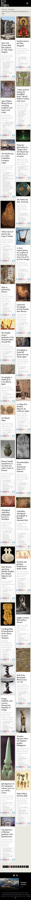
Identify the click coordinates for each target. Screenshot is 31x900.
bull (12, 62)
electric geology (8, 430)
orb (24, 169)
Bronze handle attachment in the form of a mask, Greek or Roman (7, 465)
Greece (11, 486)
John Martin (20, 169)
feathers (7, 123)
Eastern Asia (5, 810)
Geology (9, 432)
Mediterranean (10, 856)
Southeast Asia (6, 657)
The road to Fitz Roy (6, 886)
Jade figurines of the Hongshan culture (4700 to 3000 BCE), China (7, 788)
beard (6, 721)
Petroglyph (20, 329)
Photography (24, 175)
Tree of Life (20, 117)
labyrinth (22, 323)
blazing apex (7, 62)
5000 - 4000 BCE (6, 809)
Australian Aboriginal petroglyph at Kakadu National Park (22, 515)
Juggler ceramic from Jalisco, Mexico (23, 620)
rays (19, 60)
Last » (27, 866)
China (11, 809)
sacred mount (5, 187)
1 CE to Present (21, 63)
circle (4, 123)
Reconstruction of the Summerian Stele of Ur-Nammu (23, 466)
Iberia (26, 63)
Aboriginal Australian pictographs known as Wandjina (5, 514)
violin (9, 532)
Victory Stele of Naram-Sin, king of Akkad (7, 234)
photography (5, 184)
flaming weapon (21, 167)
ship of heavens (21, 215)
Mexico (9, 311)
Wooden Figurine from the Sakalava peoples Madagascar (22, 740)
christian (11, 122)
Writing (8, 258)
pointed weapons (6, 66)
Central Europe (21, 121)
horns (8, 63)
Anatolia (4, 596)
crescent (4, 63)
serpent (22, 115)
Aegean (4, 856)
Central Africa (5, 727)
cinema (4, 174)
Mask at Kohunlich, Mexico (5, 289)
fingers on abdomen (22, 758)
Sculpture (5, 74)
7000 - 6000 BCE (21, 583)
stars (26, 215)
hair (10, 481)
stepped (11, 187)
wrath (19, 170)
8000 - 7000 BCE (21, 585)
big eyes (6, 122)
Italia (4, 488)
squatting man (6, 68)
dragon (22, 112)
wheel (9, 125)
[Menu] (27, 3)
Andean (1, 879)
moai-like (5, 723)
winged (4, 126)
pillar (25, 58)
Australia (20, 544)
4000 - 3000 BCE (21, 371)
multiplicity (5, 305)
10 (20, 866)
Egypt (11, 356)
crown (19, 58)
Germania (24, 219)
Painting (9, 133)
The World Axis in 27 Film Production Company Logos (7, 158)
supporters (5, 125)
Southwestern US (21, 330)
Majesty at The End (22, 174)
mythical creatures (6, 65)
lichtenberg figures (6, 181)
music (19, 270)
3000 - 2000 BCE (6, 254)
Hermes (3, 885)
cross (8, 175)
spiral (19, 324)
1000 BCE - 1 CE (6, 71)
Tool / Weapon (21, 221)
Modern (19, 175)
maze (26, 323)
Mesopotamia (5, 257)
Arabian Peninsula (22, 586)
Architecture (5, 73)
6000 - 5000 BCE (21, 542)
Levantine (10, 73)
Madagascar (20, 764)
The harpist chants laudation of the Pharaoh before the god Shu (7, 337)
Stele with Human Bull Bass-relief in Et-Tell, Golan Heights (7, 47)
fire (7, 177)
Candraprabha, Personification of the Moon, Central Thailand (7, 633)
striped (22, 270)
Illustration (20, 123)
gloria (22, 58)
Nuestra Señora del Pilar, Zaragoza (23, 43)
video (9, 189)
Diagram (20, 219)
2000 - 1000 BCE (21, 218)
